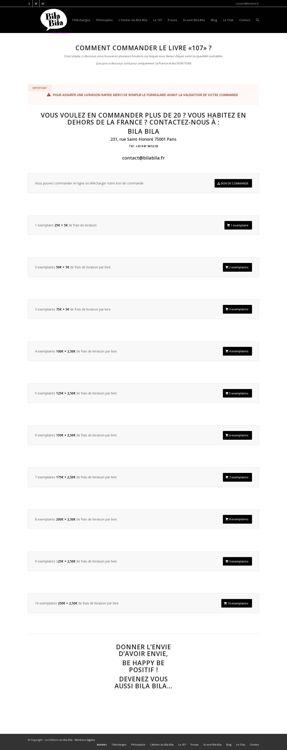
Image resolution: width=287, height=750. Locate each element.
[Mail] (42, 3)
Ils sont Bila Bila (194, 20)
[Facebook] (29, 3)
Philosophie (104, 20)
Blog (214, 20)
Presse (172, 20)
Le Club (228, 20)
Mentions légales (85, 739)
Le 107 (157, 20)
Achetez (60, 20)
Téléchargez (81, 20)
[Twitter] (36, 3)
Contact (244, 20)
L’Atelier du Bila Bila (133, 20)
